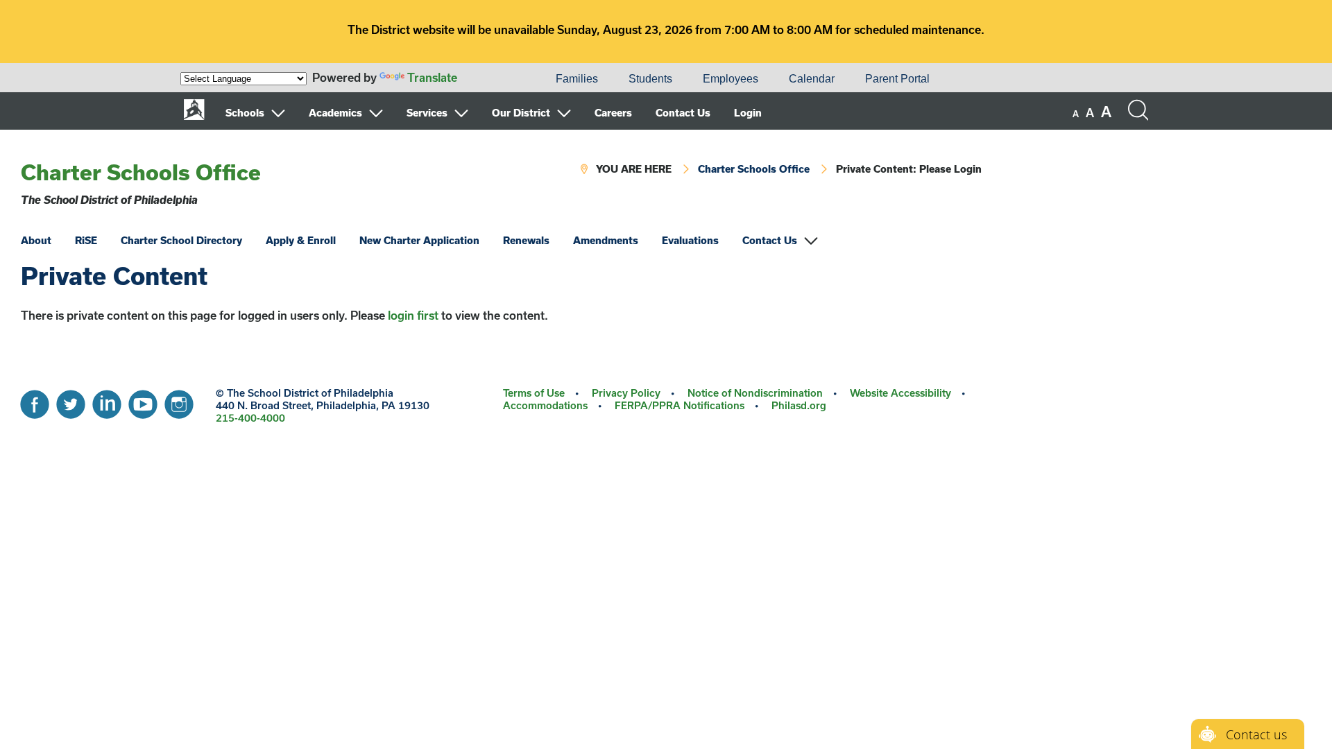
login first (413, 315)
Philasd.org (798, 405)
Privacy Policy (626, 393)
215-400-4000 (250, 418)
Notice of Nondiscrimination (755, 393)
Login (748, 113)
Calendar (812, 79)
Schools (244, 113)
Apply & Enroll (301, 240)
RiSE (86, 240)
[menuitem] (493, 79)
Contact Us (683, 113)
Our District (521, 113)
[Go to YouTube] (143, 401)
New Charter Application (419, 240)
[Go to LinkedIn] (107, 401)
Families (577, 79)
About (36, 240)
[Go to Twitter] (71, 401)
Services (427, 113)
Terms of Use (534, 393)
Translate (432, 77)
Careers (613, 113)
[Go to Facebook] (35, 401)
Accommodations (545, 405)
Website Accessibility (900, 393)
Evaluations (690, 240)
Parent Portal (897, 79)
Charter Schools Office (141, 172)
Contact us (1256, 734)
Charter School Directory (181, 240)
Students (650, 79)
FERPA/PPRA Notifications (679, 405)
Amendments (605, 240)
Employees (730, 79)
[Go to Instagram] (179, 401)
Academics (335, 113)
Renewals (526, 240)
